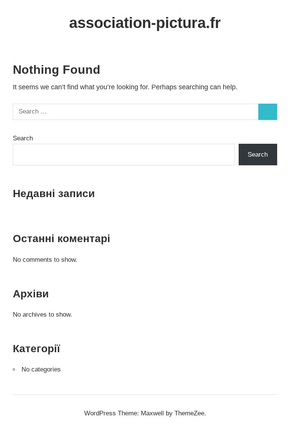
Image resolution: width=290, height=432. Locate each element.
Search (23, 138)
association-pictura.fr (145, 22)
